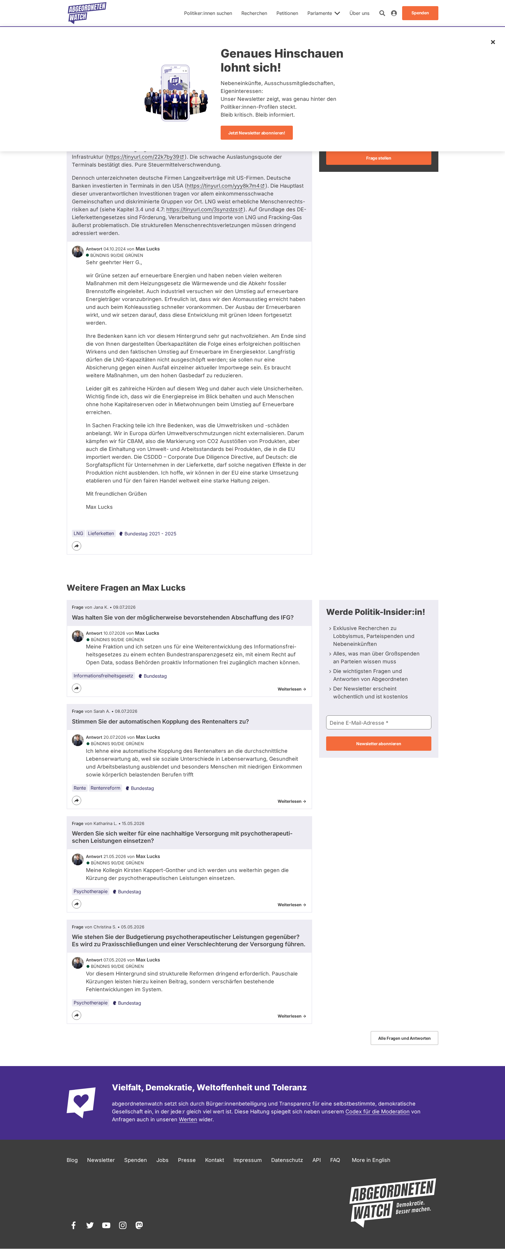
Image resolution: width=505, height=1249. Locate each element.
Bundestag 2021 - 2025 (150, 534)
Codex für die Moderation (377, 1111)
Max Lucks (148, 249)
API (316, 1160)
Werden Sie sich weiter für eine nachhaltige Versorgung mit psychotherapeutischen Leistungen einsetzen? (182, 837)
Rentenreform (105, 788)
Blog (72, 1160)
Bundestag (155, 676)
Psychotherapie (91, 891)
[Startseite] (87, 13)
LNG (78, 533)
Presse (187, 1160)
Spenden (135, 1160)
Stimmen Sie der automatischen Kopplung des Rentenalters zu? (160, 721)
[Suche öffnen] (382, 13)
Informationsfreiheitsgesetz (103, 676)
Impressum (248, 1160)
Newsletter (101, 1160)
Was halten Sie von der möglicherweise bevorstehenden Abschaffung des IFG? (183, 617)
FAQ (335, 1160)
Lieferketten (101, 533)
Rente (80, 788)
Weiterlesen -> (292, 688)
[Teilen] (76, 546)
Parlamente (319, 13)
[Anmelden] (393, 13)
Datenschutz (287, 1160)
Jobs (162, 1160)
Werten (188, 1119)
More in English (371, 1160)
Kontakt (214, 1160)
